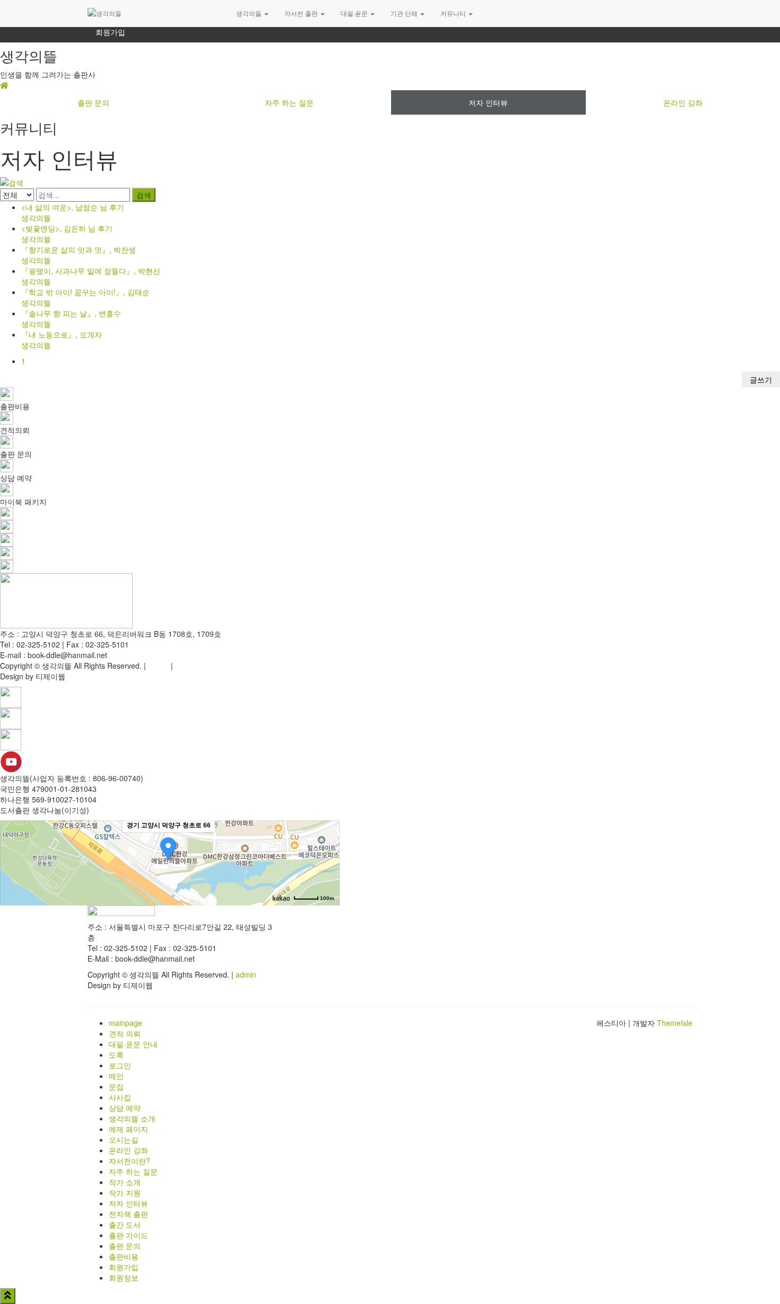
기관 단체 (405, 13)
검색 (143, 194)
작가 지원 (125, 1192)
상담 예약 (125, 1107)
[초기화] (326, 882)
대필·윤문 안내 (133, 1044)
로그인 (120, 1065)
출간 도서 (125, 1224)
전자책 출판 (128, 1213)
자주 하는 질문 (289, 102)
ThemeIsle (674, 1022)
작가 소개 (125, 1182)
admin (158, 665)
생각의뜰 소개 (132, 1118)
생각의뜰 (249, 13)
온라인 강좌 (128, 1150)
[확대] (326, 843)
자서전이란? (129, 1160)
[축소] (326, 861)
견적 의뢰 (125, 1033)
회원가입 (110, 32)
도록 (116, 1054)
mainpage (125, 1022)
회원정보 (123, 1277)
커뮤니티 (453, 13)
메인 (116, 1075)
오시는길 (123, 1139)
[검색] (11, 181)
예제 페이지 (128, 1129)
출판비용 (123, 1256)
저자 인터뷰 (488, 102)
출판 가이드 (128, 1235)
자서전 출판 (301, 13)
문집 (116, 1086)
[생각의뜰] (154, 13)
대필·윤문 (355, 13)
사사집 (120, 1097)
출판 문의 (93, 102)
